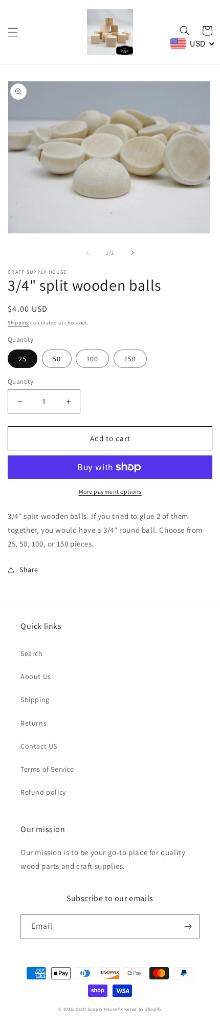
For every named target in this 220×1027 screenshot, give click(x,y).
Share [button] (28, 569)
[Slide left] (87, 253)
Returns (33, 723)
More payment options (110, 491)
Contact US (38, 746)
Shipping (18, 322)
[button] (13, 32)
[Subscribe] (188, 926)
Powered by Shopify (140, 1009)
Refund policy (43, 792)
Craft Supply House (96, 1009)
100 (92, 358)
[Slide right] (132, 253)
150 (130, 358)
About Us (35, 676)
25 (22, 358)
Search (31, 653)
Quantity (20, 381)
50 (57, 358)
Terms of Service (47, 769)
